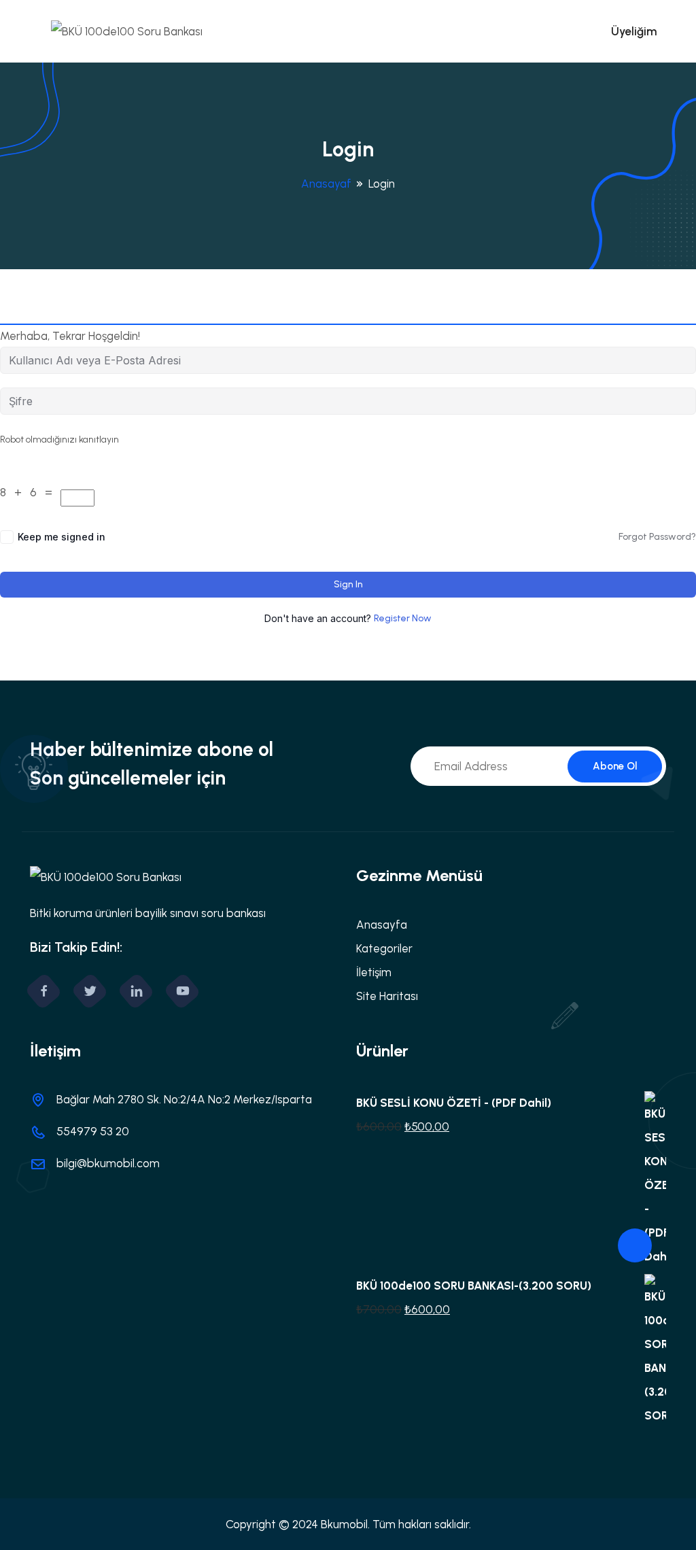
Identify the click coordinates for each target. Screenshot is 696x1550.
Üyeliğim (634, 31)
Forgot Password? (657, 536)
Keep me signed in (61, 536)
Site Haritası (387, 996)
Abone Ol (615, 766)
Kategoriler (384, 948)
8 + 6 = (29, 492)
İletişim (374, 972)
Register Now (403, 618)
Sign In (348, 584)
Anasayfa (381, 924)
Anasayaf (326, 183)
